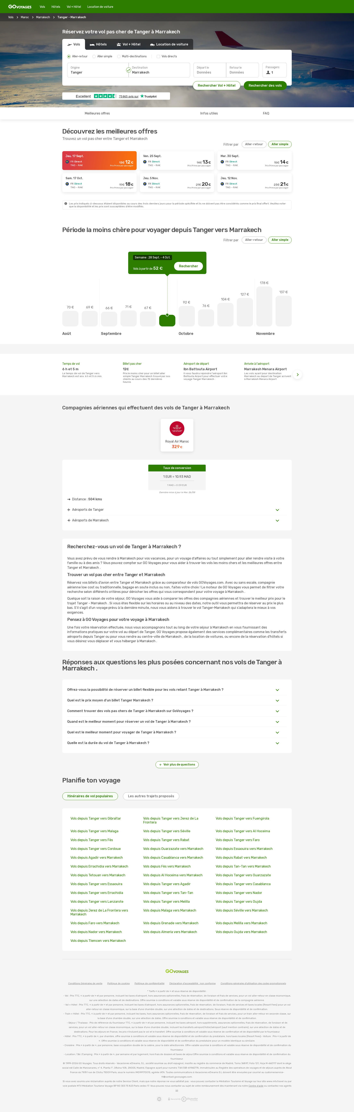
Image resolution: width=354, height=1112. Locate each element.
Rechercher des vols (265, 85)
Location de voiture (100, 7)
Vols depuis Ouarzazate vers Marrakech (173, 849)
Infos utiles (209, 113)
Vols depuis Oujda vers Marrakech (241, 932)
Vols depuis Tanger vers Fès (91, 840)
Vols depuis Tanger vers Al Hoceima (243, 831)
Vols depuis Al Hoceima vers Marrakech (173, 875)
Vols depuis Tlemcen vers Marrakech (98, 941)
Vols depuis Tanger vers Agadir (167, 884)
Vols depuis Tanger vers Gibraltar (95, 818)
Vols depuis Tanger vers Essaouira (96, 884)
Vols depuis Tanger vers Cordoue (95, 849)
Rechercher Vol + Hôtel (216, 85)
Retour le (236, 67)
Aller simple (280, 144)
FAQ (266, 113)
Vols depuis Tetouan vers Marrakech (97, 875)
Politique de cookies (118, 983)
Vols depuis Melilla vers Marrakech (241, 923)
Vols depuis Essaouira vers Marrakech (244, 849)
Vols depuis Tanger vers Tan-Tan (168, 893)
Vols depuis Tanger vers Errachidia (96, 893)
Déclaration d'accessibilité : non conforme (192, 983)
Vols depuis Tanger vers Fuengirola (242, 818)
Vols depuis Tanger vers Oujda (239, 902)
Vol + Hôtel (74, 7)
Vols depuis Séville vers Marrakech (242, 910)
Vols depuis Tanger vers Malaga (94, 831)
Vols (42, 7)
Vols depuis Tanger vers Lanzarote (96, 902)
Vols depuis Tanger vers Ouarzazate (243, 875)
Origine (75, 67)
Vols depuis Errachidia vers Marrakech (99, 866)
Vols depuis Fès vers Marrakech (167, 866)
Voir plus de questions (179, 764)
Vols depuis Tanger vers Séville (166, 831)
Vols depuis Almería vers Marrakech (170, 932)
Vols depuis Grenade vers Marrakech (171, 923)
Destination (140, 67)
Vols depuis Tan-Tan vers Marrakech (243, 866)
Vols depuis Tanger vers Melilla (166, 902)
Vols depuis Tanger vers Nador (239, 893)
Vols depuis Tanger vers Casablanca (243, 884)
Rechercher (188, 266)
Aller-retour (254, 144)
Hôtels (56, 7)
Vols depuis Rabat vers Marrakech (241, 857)
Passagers (272, 67)
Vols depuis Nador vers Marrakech (96, 932)
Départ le (203, 67)
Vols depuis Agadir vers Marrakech (96, 857)
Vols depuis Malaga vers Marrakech (169, 910)
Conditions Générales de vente (85, 983)
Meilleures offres (97, 113)
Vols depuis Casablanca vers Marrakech (173, 857)
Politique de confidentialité (150, 983)
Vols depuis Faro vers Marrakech (94, 923)
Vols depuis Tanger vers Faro (238, 840)
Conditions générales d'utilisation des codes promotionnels (253, 983)
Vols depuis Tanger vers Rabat (166, 840)
